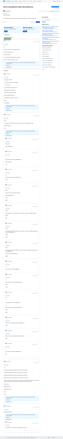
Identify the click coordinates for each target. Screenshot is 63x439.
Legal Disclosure (20, 437)
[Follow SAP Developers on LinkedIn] (55, 437)
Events (31, 1)
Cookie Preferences (32, 437)
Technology (16, 3)
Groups (20, 1)
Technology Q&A (20, 3)
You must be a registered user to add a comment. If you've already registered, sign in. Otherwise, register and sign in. (20, 63)
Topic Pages (39, 1)
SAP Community (5, 3)
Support (28, 437)
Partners (28, 1)
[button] (56, 11)
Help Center (35, 1)
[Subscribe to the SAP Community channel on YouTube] (53, 437)
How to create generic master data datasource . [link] (28, 3)
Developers (24, 1)
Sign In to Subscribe (55, 6)
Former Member (8, 11)
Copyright (15, 437)
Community (8, 1)
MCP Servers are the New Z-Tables (47, 30)
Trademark (24, 437)
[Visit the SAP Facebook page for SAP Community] (50, 437)
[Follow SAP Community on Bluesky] (52, 437)
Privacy (8, 437)
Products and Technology (14, 1)
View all (43, 69)
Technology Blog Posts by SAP (47, 39)
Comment (25, 31)
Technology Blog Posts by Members (48, 28)
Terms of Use (11, 437)
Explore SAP (54, 1)
